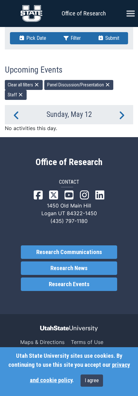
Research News (69, 268)
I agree (92, 380)
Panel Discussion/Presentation (76, 84)
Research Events (69, 284)
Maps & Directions (42, 342)
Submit (111, 38)
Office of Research (84, 13)
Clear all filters (21, 84)
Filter (75, 38)
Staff (13, 94)
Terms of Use (87, 342)
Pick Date (35, 38)
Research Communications (69, 252)
